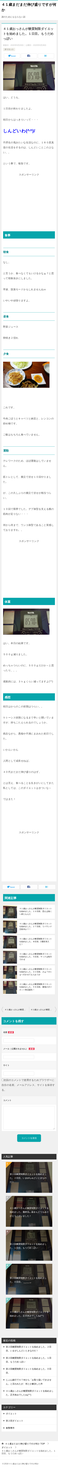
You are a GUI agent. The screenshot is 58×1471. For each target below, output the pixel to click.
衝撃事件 (10, 1428)
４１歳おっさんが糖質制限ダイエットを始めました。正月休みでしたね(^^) (29, 1314)
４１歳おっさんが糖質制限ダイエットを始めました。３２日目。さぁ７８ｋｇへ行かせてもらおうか (35, 972)
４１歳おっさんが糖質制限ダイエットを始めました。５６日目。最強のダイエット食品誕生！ (35, 987)
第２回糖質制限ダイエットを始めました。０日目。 (28, 1280)
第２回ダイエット (14, 1420)
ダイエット (9, 49)
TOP (25, 1443)
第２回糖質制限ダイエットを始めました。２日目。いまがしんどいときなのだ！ (28, 1178)
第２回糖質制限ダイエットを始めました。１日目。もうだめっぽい (28, 1246)
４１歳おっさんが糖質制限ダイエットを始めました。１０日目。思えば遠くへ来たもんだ (35, 911)
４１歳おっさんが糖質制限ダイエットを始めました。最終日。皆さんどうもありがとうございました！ (29, 1212)
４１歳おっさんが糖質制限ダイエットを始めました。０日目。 (17, 1010)
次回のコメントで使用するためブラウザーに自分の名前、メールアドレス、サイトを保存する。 (28, 1085)
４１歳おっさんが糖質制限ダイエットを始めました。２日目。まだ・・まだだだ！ (44, 1010)
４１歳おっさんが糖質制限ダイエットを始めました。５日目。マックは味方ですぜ (35, 957)
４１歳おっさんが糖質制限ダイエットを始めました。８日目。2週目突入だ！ (35, 941)
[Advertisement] (29, 198)
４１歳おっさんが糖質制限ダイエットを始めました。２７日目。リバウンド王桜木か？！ (35, 926)
